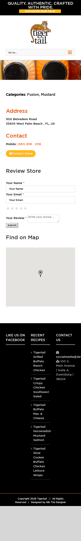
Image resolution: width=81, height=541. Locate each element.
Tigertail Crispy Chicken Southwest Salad (40, 387)
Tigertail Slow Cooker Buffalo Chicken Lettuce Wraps (39, 462)
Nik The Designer (56, 502)
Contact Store (22, 153)
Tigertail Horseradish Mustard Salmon (40, 433)
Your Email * (15, 194)
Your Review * (16, 218)
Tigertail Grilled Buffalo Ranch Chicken (39, 361)
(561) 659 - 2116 (29, 144)
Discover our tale (40, 11)
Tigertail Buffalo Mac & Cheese (39, 411)
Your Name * (15, 183)
